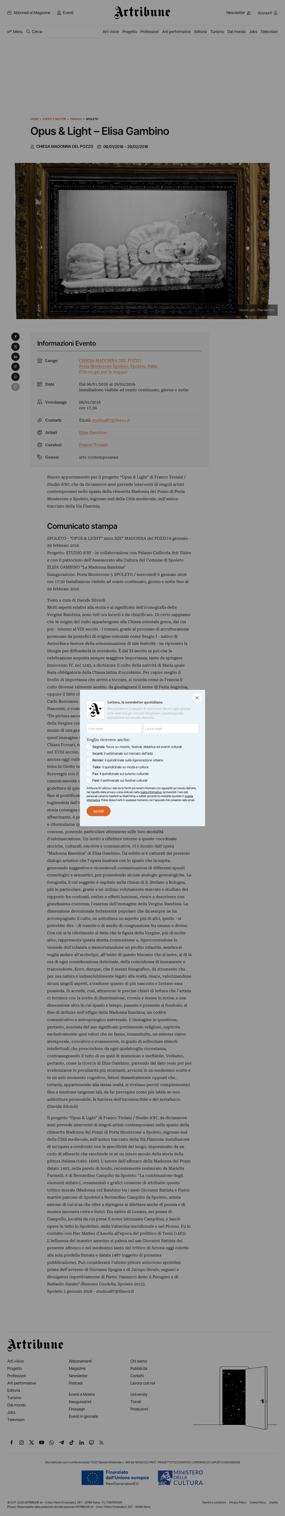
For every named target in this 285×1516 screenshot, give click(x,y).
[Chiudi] (197, 698)
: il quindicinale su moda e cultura (120, 767)
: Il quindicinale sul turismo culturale (120, 774)
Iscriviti (98, 811)
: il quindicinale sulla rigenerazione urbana (127, 760)
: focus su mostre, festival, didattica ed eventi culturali (137, 747)
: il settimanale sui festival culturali (119, 780)
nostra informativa (150, 792)
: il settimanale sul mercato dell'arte (122, 753)
